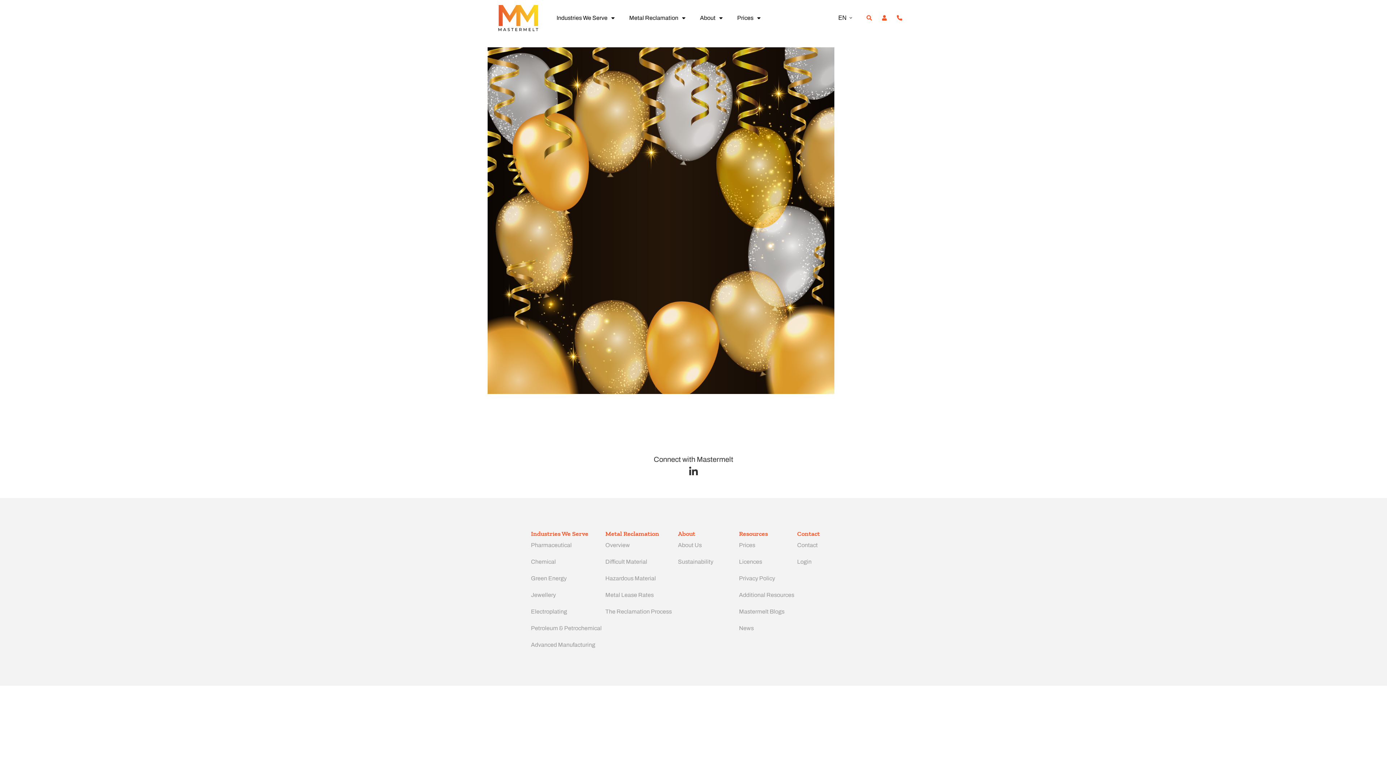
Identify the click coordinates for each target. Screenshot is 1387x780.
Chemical (543, 562)
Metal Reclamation (653, 18)
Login (804, 562)
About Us (690, 545)
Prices (745, 18)
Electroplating (549, 611)
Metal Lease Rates (629, 595)
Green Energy (549, 578)
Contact (807, 545)
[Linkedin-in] (694, 471)
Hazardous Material (630, 578)
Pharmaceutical (551, 545)
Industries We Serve (582, 18)
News (746, 628)
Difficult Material (626, 562)
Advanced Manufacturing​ (563, 645)
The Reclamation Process (638, 611)
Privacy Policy (757, 578)
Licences (750, 562)
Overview (617, 545)
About (708, 18)
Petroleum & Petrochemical (566, 628)
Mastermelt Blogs (762, 611)
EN (842, 18)
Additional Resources (766, 595)
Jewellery (543, 595)
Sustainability (695, 562)
